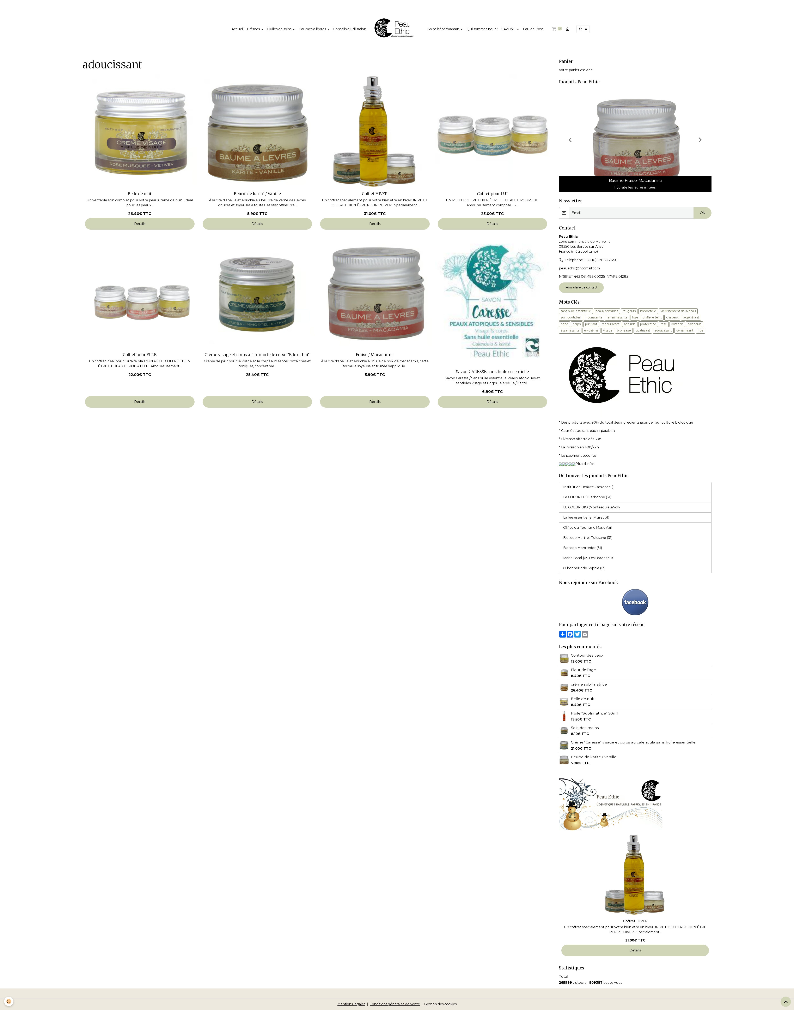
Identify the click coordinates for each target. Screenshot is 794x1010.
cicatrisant (642, 330)
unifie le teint (652, 317)
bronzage (624, 330)
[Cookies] (8, 1001)
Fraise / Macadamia (375, 354)
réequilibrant (610, 324)
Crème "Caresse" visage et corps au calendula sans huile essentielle (633, 742)
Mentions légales (351, 1004)
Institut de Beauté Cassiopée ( (588, 487)
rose (664, 324)
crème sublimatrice (589, 684)
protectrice (648, 324)
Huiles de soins (279, 29)
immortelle (648, 311)
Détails (139, 224)
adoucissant (663, 330)
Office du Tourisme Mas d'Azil (587, 528)
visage (607, 330)
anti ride (630, 324)
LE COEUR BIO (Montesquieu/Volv (591, 507)
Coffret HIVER (375, 193)
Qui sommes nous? (482, 29)
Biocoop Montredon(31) (582, 548)
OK (702, 213)
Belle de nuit (140, 193)
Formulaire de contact (581, 287)
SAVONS (508, 29)
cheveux (672, 317)
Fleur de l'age (583, 670)
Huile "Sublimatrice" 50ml (594, 713)
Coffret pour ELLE (140, 354)
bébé (564, 324)
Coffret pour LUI (492, 193)
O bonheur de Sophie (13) (584, 568)
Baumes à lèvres (313, 29)
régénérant (691, 317)
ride (700, 330)
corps (577, 324)
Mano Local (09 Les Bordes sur (588, 558)
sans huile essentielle (576, 311)
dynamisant (684, 330)
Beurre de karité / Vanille (257, 193)
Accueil (238, 29)
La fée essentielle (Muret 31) (586, 517)
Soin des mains (585, 727)
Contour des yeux (587, 655)
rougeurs (629, 311)
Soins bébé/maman (444, 29)
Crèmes (254, 29)
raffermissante (617, 317)
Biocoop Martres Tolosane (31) (587, 538)
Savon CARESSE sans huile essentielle (492, 371)
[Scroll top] (786, 1002)
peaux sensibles (607, 311)
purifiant (591, 324)
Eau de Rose (533, 29)
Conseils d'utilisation (349, 29)
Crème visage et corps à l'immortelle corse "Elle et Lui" (257, 354)
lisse (635, 317)
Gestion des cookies (440, 1004)
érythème (591, 330)
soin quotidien (571, 317)
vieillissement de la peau (678, 311)
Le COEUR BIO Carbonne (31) (587, 497)
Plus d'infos (584, 464)
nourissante (594, 317)
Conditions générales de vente (395, 1004)
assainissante (570, 330)
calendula (694, 324)
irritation (677, 324)
